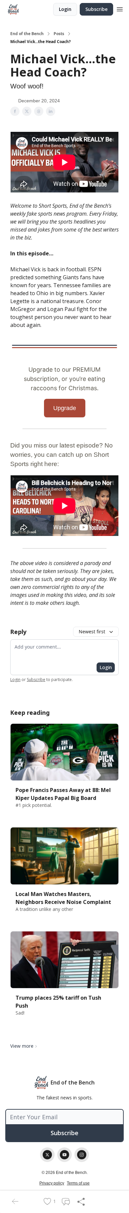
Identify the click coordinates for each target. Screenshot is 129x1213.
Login (65, 9)
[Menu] (120, 8)
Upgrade (64, 408)
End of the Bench (27, 33)
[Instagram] (81, 1154)
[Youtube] (64, 1154)
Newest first (92, 631)
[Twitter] (47, 1154)
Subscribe (96, 9)
